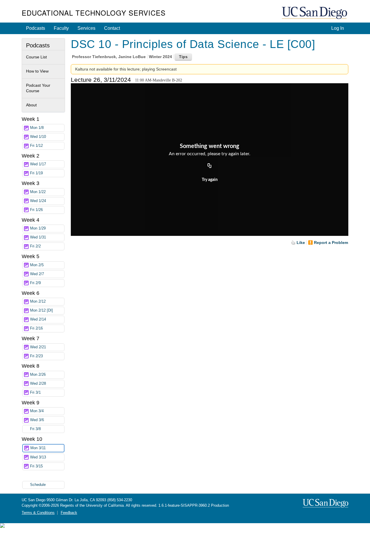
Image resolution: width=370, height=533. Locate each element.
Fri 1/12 (36, 146)
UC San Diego (315, 13)
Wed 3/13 (38, 457)
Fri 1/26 (36, 210)
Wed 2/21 (38, 347)
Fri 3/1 (35, 393)
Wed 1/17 (38, 164)
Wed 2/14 (38, 319)
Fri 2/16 (36, 328)
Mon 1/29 (38, 228)
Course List (36, 57)
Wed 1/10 (38, 137)
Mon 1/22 (38, 192)
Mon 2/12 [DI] (41, 310)
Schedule (38, 485)
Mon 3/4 (37, 411)
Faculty (61, 28)
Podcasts (35, 28)
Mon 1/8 (37, 128)
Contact (112, 28)
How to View (37, 71)
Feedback (69, 513)
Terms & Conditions (38, 513)
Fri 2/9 (35, 283)
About (31, 105)
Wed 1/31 (38, 237)
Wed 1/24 (38, 201)
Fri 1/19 (36, 173)
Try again (210, 180)
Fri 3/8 (35, 429)
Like (301, 242)
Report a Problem (331, 242)
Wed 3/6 (37, 420)
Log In (337, 28)
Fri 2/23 (36, 356)
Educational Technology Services (94, 13)
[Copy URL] (209, 166)
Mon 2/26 (38, 375)
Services (86, 28)
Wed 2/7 (37, 274)
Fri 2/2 (35, 246)
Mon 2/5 (37, 265)
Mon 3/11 (38, 448)
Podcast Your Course (38, 88)
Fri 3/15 (36, 466)
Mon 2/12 (38, 301)
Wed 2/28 (38, 384)
